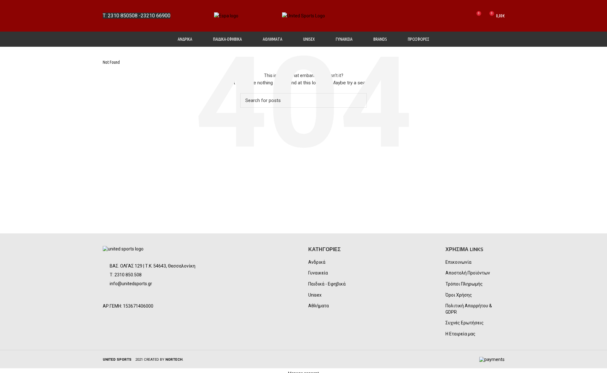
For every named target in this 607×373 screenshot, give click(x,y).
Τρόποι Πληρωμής (464, 283)
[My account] (453, 15)
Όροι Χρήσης (458, 295)
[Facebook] (110, 295)
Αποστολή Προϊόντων (467, 272)
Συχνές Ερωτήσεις (464, 322)
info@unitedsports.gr (131, 283)
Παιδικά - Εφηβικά (327, 283)
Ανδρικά (316, 262)
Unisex (315, 295)
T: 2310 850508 (120, 16)
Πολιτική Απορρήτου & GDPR (468, 309)
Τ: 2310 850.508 (126, 274)
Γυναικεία (318, 272)
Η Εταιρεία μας (460, 333)
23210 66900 (155, 16)
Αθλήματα (318, 305)
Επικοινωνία (458, 262)
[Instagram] (125, 295)
